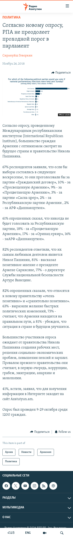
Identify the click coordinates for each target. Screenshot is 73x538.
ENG (28, 533)
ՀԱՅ (11, 533)
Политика (11, 17)
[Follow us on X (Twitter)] (15, 486)
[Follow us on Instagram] (34, 486)
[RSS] (44, 486)
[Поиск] (62, 533)
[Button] (61, 72)
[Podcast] (53, 486)
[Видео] (45, 533)
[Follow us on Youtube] (25, 486)
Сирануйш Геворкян (17, 55)
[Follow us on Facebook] (6, 486)
